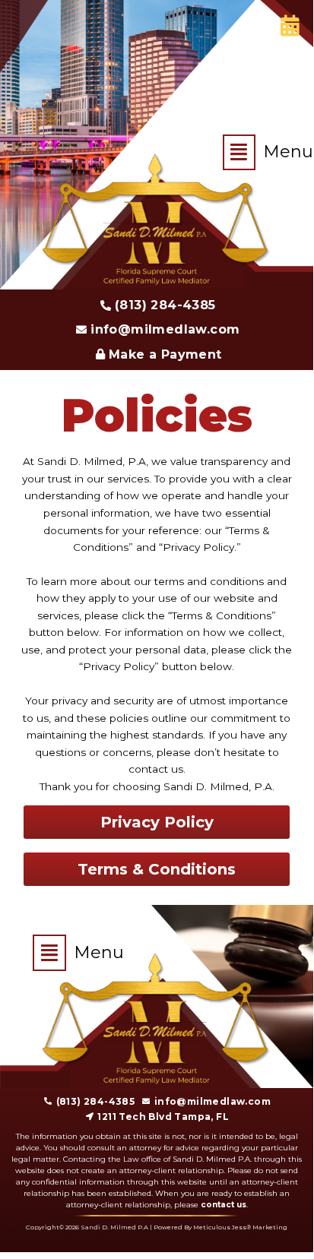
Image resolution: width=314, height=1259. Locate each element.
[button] (243, 152)
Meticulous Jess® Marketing (240, 1227)
